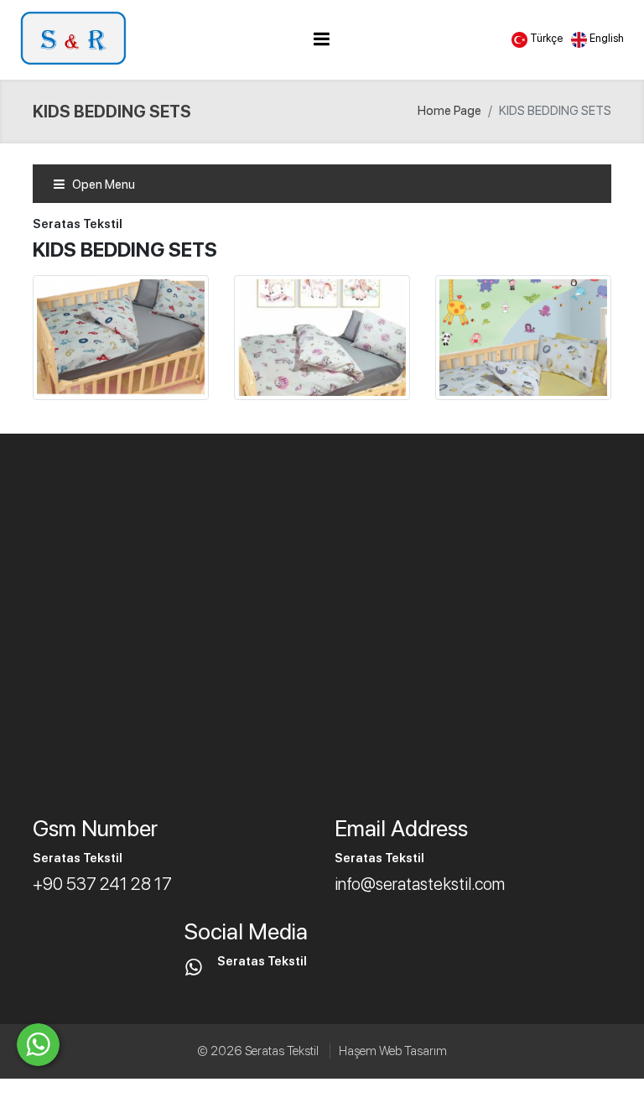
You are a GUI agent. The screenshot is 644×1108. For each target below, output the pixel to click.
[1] (321, 39)
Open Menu (102, 184)
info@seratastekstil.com (420, 883)
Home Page (449, 110)
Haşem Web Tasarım (393, 1051)
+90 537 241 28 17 (102, 883)
